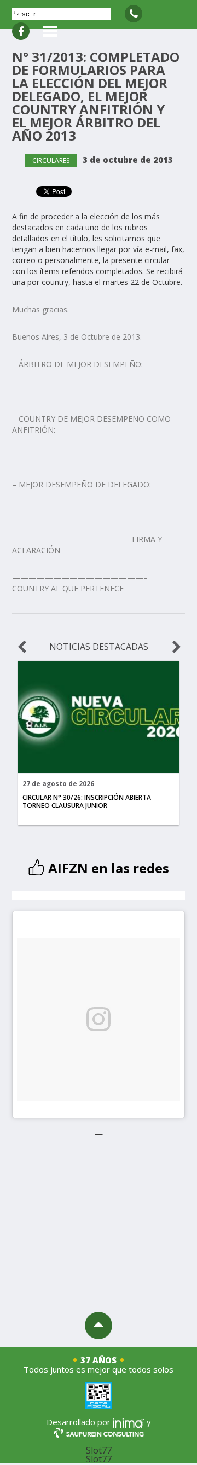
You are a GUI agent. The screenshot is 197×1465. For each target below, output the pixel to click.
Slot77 (99, 1450)
